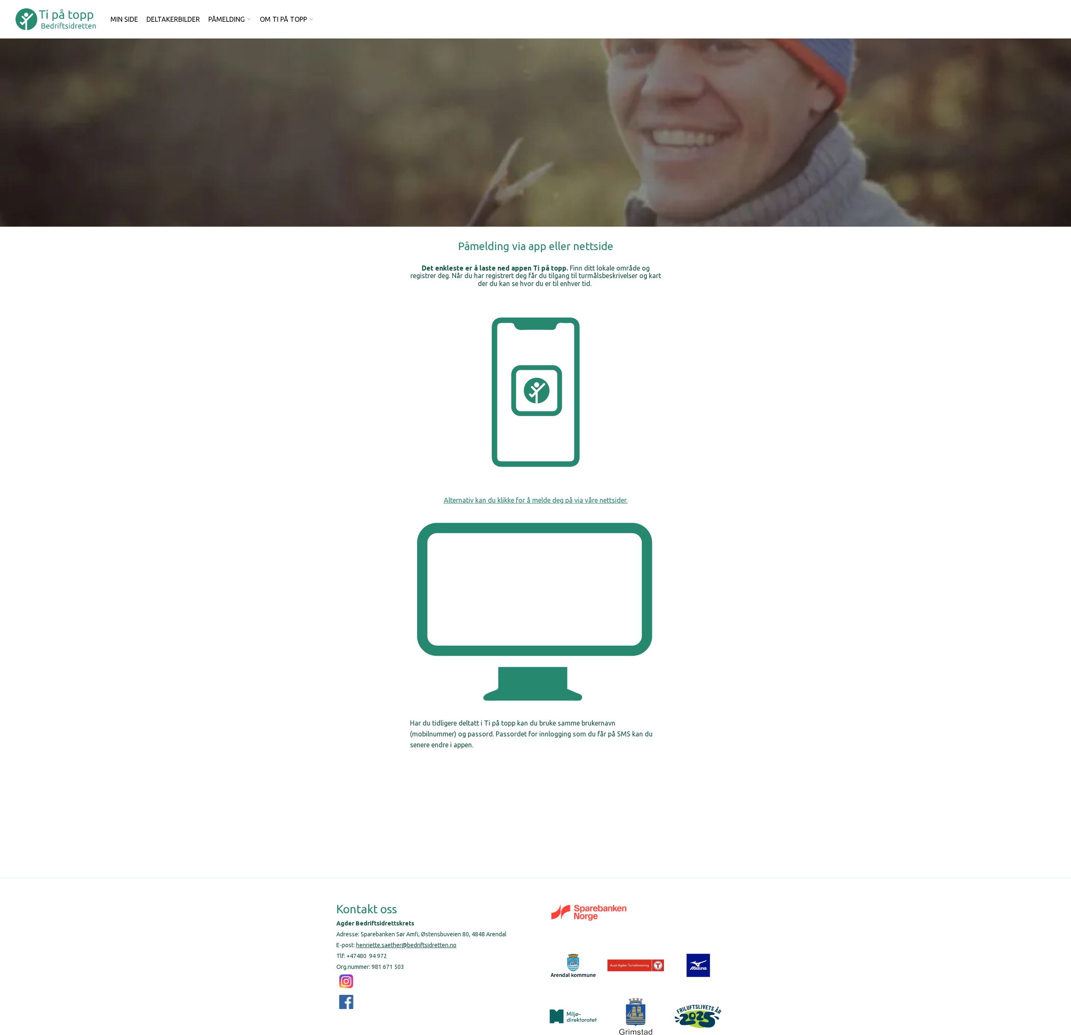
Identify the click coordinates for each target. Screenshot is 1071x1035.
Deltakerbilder (173, 19)
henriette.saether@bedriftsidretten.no (406, 945)
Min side (124, 19)
